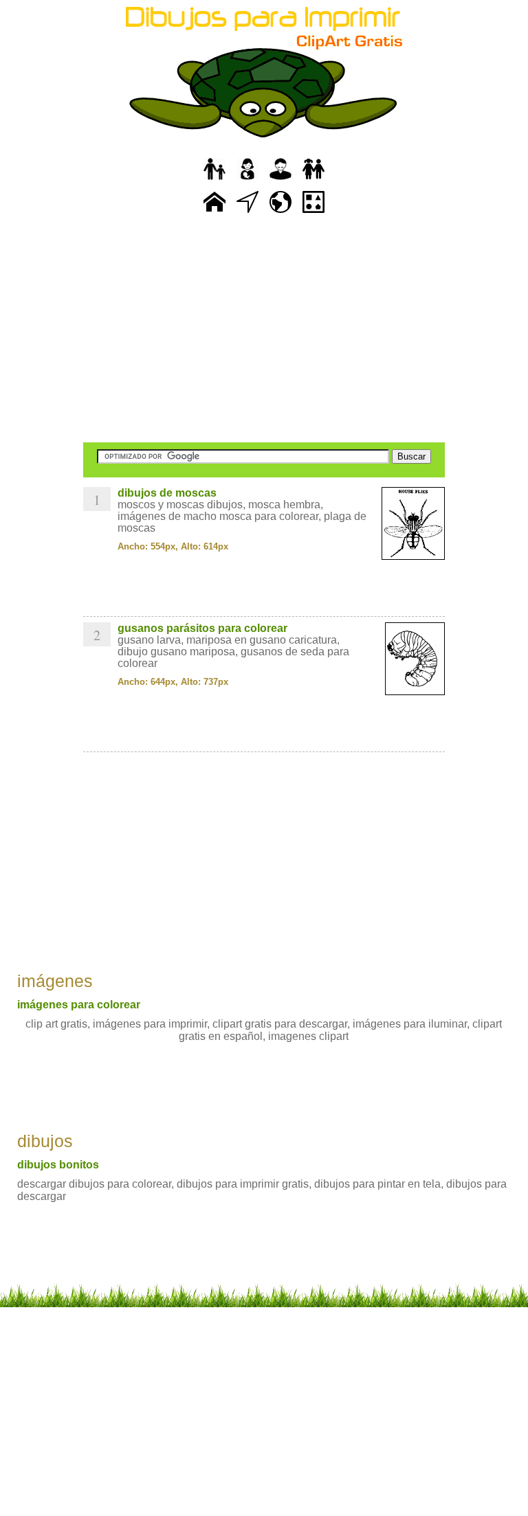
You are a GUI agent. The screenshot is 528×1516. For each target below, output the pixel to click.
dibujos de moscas (167, 493)
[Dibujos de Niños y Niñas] (313, 180)
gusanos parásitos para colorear (202, 628)
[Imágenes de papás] (280, 180)
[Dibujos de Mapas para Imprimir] (280, 213)
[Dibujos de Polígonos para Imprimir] (313, 213)
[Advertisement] (264, 330)
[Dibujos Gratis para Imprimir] (214, 213)
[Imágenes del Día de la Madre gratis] (247, 180)
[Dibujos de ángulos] (247, 213)
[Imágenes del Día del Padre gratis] (214, 180)
